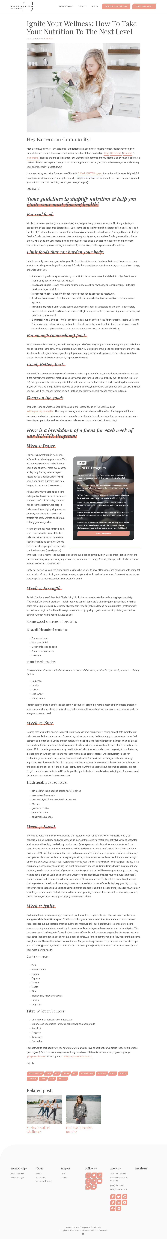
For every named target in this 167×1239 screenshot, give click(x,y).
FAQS (63, 1174)
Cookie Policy (96, 1227)
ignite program (87, 1073)
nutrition (102, 1073)
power (112, 1073)
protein (123, 1073)
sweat (43, 1078)
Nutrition (49, 38)
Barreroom (115, 153)
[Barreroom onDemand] (22, 6)
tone (52, 1078)
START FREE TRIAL (144, 6)
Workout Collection (116, 6)
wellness (62, 1078)
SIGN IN (94, 6)
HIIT (74, 1073)
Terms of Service (72, 1227)
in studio (127, 153)
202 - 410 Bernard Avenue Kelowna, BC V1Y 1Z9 (119, 1177)
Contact (64, 1177)
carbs (48, 1073)
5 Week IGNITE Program (90, 173)
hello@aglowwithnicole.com (78, 1056)
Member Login (17, 1177)
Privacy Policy (85, 1227)
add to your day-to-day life (40, 411)
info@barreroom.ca (118, 1189)
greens (66, 1073)
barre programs (35, 1073)
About (38, 1174)
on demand (32, 158)
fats (57, 1073)
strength (32, 1078)
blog (106, 153)
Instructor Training (44, 1181)
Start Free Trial (17, 1174)
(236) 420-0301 (117, 1185)
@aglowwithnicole (36, 1056)
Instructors (65, 6)
